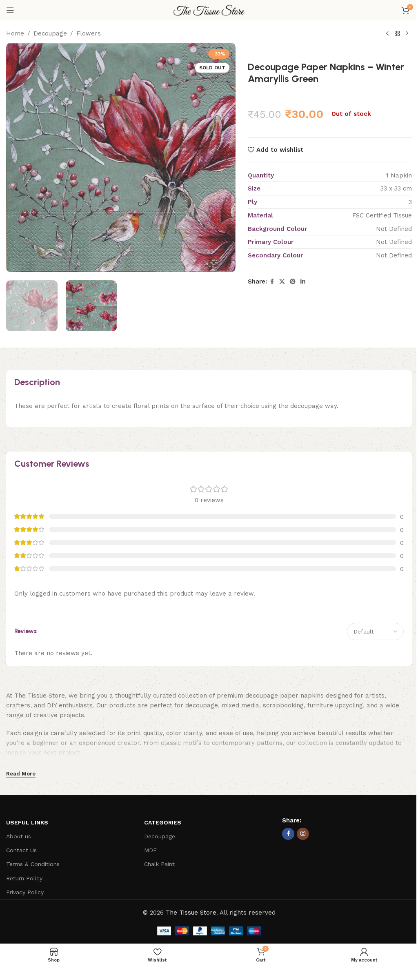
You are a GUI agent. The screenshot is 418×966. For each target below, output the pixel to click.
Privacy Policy (25, 892)
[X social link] (282, 281)
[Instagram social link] (303, 834)
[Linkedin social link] (303, 281)
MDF (150, 850)
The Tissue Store (191, 912)
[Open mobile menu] (10, 10)
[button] (14, 157)
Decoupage (50, 33)
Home (15, 33)
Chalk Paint (159, 864)
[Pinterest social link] (292, 281)
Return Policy (24, 878)
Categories (162, 822)
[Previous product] (387, 34)
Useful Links (27, 822)
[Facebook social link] (272, 281)
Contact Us (21, 850)
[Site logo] (209, 9)
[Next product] (407, 34)
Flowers (88, 33)
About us (18, 836)
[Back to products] (397, 34)
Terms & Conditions (33, 864)
